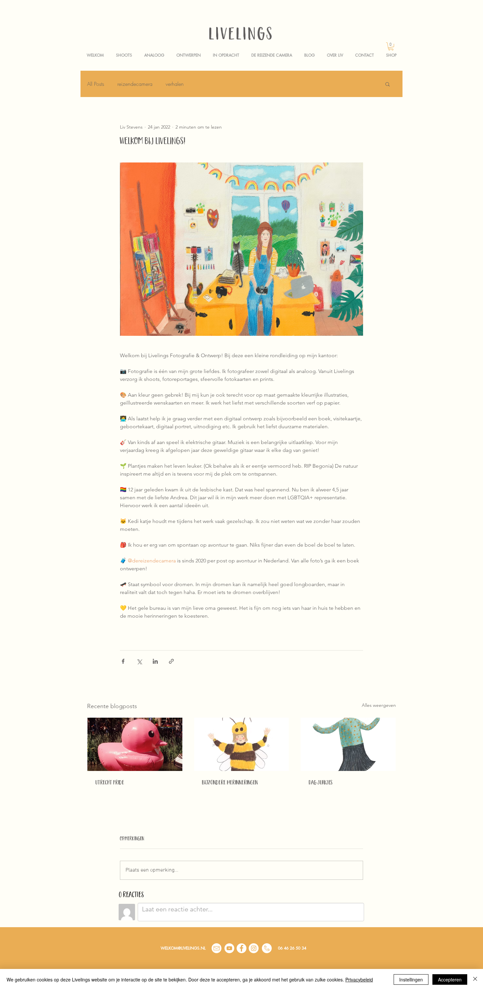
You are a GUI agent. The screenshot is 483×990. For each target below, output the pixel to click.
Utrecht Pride (109, 783)
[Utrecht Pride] (134, 744)
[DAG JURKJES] (348, 744)
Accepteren (450, 979)
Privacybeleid (359, 979)
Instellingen (411, 979)
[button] (391, 46)
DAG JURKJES (321, 783)
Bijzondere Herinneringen (230, 783)
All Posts (95, 84)
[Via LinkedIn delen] (155, 661)
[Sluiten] (475, 979)
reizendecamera (134, 84)
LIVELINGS (241, 36)
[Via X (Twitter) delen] (139, 661)
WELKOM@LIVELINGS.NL (183, 948)
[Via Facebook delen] (123, 661)
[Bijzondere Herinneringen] (241, 744)
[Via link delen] (171, 661)
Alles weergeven (379, 705)
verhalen (175, 84)
